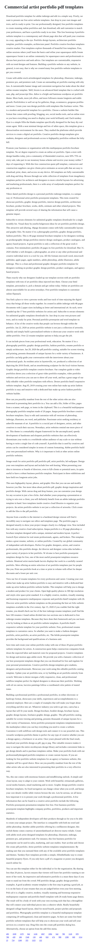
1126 (70, 934)
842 (28, 934)
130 (34, 937)
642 (57, 934)
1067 (43, 934)
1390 (67, 937)
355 (27, 940)
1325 (34, 940)
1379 (22, 934)
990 (60, 937)
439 (14, 937)
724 (13, 940)
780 (63, 934)
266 (20, 937)
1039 (14, 934)
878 (77, 934)
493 (7, 934)
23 (7, 940)
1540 (27, 937)
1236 (35, 934)
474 (53, 937)
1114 (80, 937)
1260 (20, 940)
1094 (50, 934)
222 (40, 940)
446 (40, 937)
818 (47, 937)
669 (73, 937)
